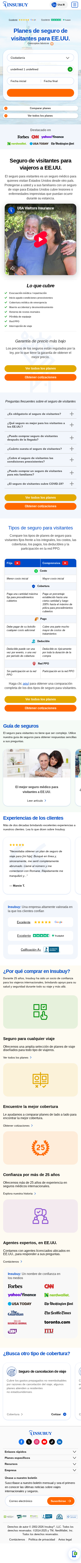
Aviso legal (65, 1539)
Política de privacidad (42, 1539)
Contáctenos (17, 1539)
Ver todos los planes (40, 368)
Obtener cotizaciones (40, 377)
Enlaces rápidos (15, 1451)
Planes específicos (17, 1457)
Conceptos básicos (38, 43)
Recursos (11, 1463)
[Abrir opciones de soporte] (74, 1554)
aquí (26, 683)
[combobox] (40, 57)
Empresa (10, 1470)
